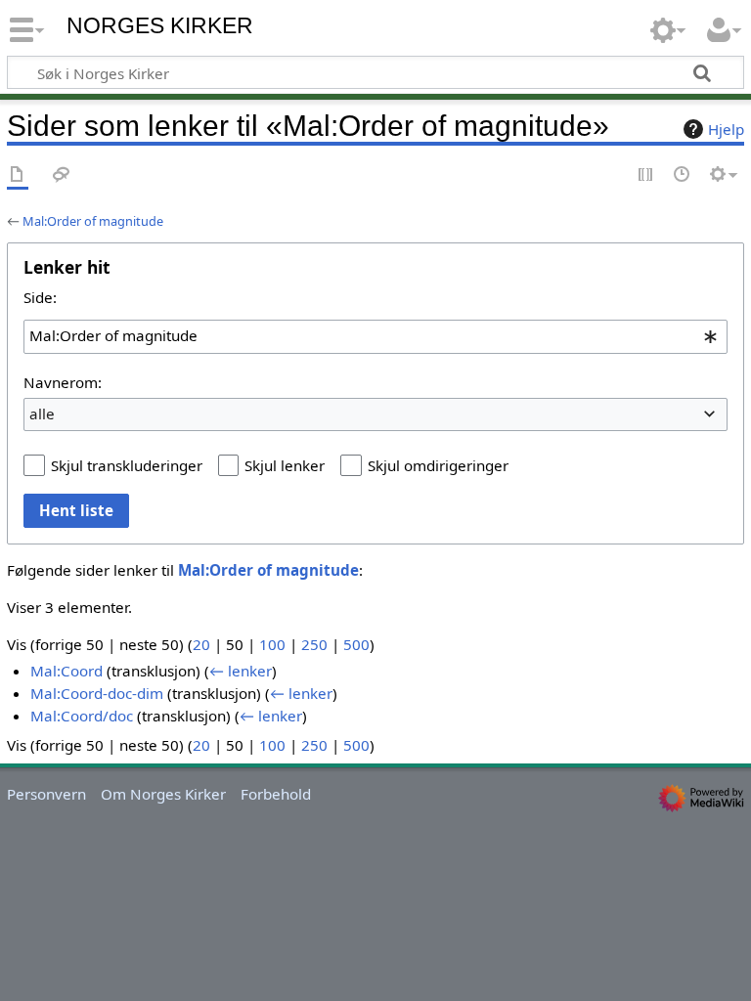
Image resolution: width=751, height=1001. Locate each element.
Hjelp (726, 129)
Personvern (46, 794)
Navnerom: (62, 382)
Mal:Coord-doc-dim (96, 693)
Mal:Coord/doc (81, 715)
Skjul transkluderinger (126, 465)
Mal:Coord (66, 670)
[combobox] (375, 336)
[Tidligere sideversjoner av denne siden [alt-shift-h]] (682, 175)
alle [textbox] (42, 413)
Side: (40, 297)
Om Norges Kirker (163, 794)
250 (314, 644)
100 (272, 644)
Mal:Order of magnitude (92, 221)
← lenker (240, 670)
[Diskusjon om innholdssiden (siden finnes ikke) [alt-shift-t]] (61, 175)
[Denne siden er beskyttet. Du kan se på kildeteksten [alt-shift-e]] (646, 175)
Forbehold (276, 794)
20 (201, 644)
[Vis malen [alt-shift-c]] (17, 175)
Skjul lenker (284, 465)
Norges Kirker (159, 26)
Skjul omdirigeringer (438, 465)
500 (356, 644)
